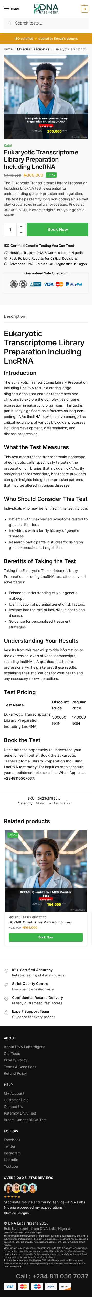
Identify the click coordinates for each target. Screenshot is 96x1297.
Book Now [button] (45, 937)
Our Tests (12, 1053)
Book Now (58, 229)
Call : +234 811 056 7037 (52, 1276)
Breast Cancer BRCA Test (25, 1120)
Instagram (12, 1153)
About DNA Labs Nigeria (24, 1047)
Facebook (12, 1139)
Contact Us (13, 1106)
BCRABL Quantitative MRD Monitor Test (40, 922)
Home (8, 49)
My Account (14, 1093)
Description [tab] (14, 316)
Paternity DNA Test (20, 1113)
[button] (84, 9)
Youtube (11, 1166)
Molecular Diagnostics (33, 49)
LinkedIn (11, 1159)
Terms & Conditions (20, 1066)
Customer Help (16, 1100)
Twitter (9, 1146)
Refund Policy (15, 1073)
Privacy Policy (15, 1060)
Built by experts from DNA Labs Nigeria (37, 1228)
